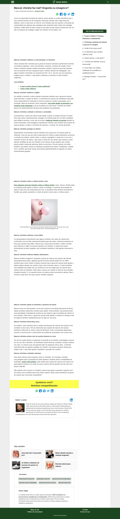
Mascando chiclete (43, 479)
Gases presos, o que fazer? (94, 58)
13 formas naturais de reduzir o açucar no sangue (94, 43)
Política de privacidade (34, 512)
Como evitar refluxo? (28, 89)
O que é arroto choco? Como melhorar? (35, 86)
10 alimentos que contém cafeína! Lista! (92, 53)
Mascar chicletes (64, 482)
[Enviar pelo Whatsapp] (57, 14)
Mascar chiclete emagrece (61, 479)
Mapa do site (35, 509)
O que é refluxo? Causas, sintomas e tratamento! (93, 37)
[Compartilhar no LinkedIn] (72, 14)
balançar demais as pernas (56, 120)
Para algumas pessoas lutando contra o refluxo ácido (34, 185)
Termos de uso (85, 512)
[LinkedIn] (71, 400)
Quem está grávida (29, 362)
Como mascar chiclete (26, 479)
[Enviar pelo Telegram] (65, 14)
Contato (85, 509)
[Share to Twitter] (68, 14)
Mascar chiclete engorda (28, 482)
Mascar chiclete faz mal (47, 482)
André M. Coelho (39, 11)
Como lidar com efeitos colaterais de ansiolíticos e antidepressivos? (91, 70)
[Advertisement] (44, 45)
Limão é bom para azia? (93, 48)
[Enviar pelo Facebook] (61, 14)
